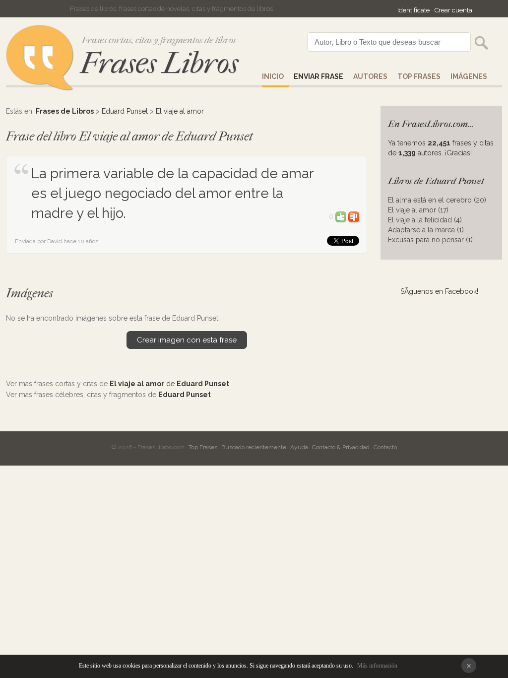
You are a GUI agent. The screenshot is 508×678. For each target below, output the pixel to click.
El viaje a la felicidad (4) (425, 220)
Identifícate (413, 10)
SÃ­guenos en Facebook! (439, 291)
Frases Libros (159, 63)
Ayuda (299, 447)
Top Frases (419, 76)
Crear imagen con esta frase (187, 340)
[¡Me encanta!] (340, 216)
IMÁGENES (468, 76)
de (169, 384)
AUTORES (370, 76)
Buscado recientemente (253, 447)
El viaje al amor (180, 111)
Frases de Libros (65, 111)
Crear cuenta (453, 10)
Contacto (385, 447)
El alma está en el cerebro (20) (437, 200)
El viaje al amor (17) (418, 210)
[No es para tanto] (353, 216)
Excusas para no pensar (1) (430, 240)
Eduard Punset (125, 111)
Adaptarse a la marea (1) (426, 230)
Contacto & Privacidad (341, 447)
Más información (377, 665)
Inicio (273, 76)
